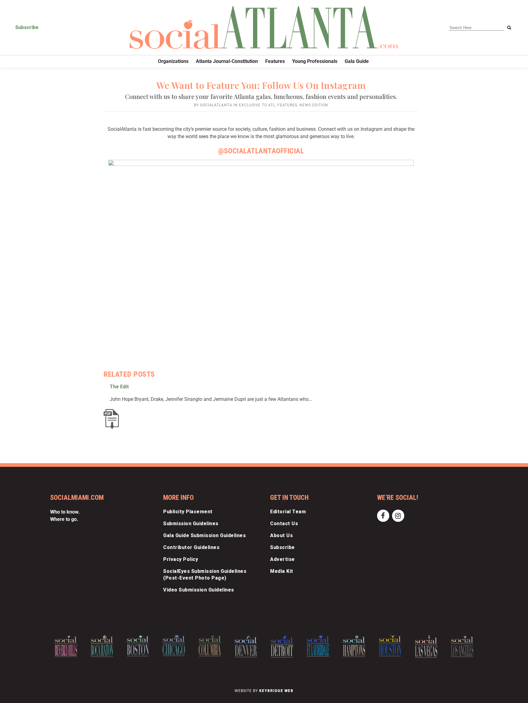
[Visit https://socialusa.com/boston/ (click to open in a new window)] (138, 645)
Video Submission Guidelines (198, 590)
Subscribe (26, 27)
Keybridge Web (276, 691)
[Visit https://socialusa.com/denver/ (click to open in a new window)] (246, 646)
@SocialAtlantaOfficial (261, 151)
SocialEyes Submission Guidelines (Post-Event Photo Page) (204, 574)
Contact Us (284, 523)
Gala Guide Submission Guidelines (204, 535)
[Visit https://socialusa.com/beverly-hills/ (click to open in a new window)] (66, 646)
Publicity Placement (188, 511)
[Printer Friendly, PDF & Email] (113, 419)
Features (287, 105)
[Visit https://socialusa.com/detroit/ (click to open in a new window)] (282, 646)
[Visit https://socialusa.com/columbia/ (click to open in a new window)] (210, 645)
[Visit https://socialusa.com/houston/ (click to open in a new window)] (390, 645)
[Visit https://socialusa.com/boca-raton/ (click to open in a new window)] (102, 646)
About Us (281, 535)
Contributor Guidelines (191, 547)
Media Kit (281, 571)
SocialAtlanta (216, 105)
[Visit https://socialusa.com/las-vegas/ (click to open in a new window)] (426, 646)
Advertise (282, 559)
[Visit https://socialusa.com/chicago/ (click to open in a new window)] (174, 645)
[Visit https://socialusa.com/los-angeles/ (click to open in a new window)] (462, 646)
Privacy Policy (180, 559)
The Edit (119, 387)
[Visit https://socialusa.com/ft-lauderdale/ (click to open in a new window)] (318, 646)
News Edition (313, 105)
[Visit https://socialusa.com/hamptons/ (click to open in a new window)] (354, 646)
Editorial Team (288, 511)
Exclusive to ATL (257, 105)
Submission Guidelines (190, 523)
